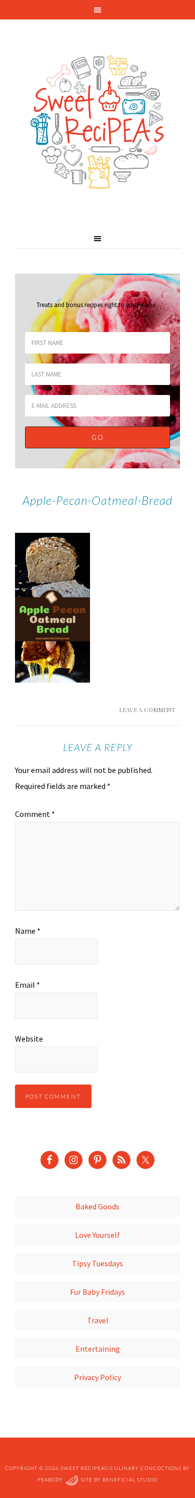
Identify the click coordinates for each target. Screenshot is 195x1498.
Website (29, 1039)
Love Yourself (97, 1235)
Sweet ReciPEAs (97, 122)
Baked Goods (98, 1206)
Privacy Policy (97, 1377)
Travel (97, 1320)
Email (27, 985)
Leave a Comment (147, 710)
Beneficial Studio (130, 1480)
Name (27, 931)
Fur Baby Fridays (97, 1292)
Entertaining (98, 1349)
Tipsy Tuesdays (97, 1263)
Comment (35, 814)
